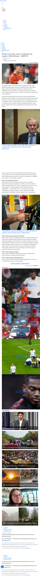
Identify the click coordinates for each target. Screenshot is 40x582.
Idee (4, 20)
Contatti (5, 528)
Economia (6, 26)
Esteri (5, 22)
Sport (5, 29)
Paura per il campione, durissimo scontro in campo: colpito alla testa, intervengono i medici (25, 356)
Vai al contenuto (3, 0)
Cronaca (5, 24)
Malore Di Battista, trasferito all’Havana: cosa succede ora (15, 428)
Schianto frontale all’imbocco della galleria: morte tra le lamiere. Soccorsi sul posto (20, 447)
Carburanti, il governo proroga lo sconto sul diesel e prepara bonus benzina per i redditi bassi (19, 232)
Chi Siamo (6, 527)
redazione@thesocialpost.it (26, 547)
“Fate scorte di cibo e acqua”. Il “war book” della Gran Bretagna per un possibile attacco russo (19, 466)
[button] (2, 567)
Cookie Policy (9, 533)
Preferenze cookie (7, 531)
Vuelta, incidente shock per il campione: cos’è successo (23, 321)
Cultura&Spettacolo (8, 28)
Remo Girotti (7, 58)
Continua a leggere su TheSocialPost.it (20, 263)
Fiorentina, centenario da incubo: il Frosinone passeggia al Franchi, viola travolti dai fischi (26, 286)
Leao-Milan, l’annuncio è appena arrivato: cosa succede (24, 391)
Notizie (4, 446)
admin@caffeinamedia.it (6, 540)
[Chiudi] (3, 9)
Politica (5, 21)
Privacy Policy (4, 533)
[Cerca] (2, 7)
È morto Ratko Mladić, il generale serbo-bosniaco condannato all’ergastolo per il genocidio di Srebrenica (18, 147)
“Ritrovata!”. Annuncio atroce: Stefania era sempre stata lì (15, 505)
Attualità (5, 25)
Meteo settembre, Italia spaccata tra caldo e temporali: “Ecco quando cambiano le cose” (20, 486)
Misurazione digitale (8, 529)
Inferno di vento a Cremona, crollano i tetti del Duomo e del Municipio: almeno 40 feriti (20, 524)
